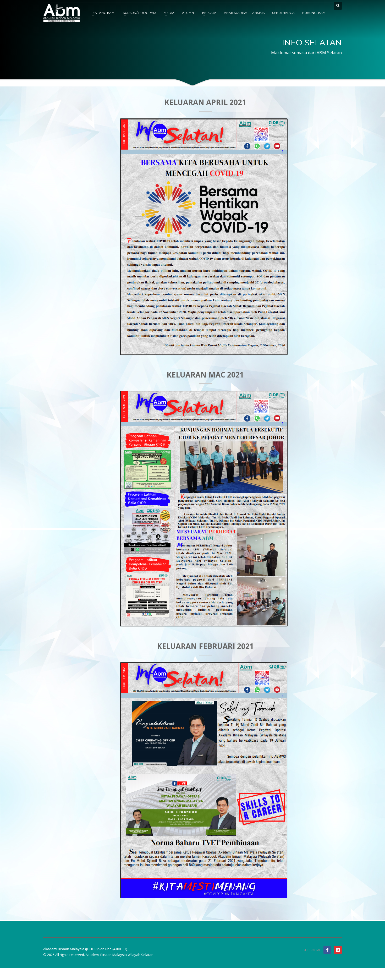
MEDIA (169, 13)
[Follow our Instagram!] (338, 950)
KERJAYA (209, 13)
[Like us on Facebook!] (327, 950)
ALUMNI (188, 13)
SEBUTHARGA (283, 13)
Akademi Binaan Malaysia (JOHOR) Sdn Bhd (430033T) (85, 949)
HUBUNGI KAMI (314, 13)
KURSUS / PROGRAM (139, 13)
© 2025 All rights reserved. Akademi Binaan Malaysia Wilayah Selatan (98, 954)
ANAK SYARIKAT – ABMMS (244, 13)
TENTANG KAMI (103, 13)
